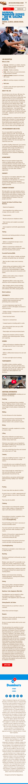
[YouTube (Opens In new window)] (17, 696)
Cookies (14, 691)
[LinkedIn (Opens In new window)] (14, 696)
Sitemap (14, 688)
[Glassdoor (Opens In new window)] (21, 696)
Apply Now (7, 665)
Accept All (8, 9)
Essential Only (20, 9)
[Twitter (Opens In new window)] (6, 696)
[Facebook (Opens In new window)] (10, 696)
